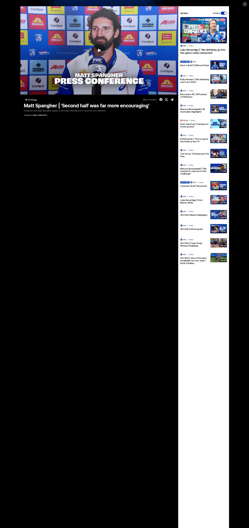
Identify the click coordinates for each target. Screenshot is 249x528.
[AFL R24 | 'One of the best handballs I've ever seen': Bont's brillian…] (203, 259)
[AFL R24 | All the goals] (203, 228)
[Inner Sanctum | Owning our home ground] (203, 124)
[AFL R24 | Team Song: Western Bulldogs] (203, 243)
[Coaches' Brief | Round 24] (203, 185)
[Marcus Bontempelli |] (203, 170)
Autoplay (216, 13)
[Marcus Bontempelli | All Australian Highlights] (203, 109)
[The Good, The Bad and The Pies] (203, 153)
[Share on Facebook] (161, 100)
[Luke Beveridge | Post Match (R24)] (203, 200)
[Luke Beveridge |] (203, 37)
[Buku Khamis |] (203, 79)
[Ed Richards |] (203, 139)
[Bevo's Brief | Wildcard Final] (203, 65)
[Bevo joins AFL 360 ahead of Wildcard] (203, 94)
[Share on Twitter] (166, 100)
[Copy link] (172, 100)
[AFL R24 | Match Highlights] (203, 214)
